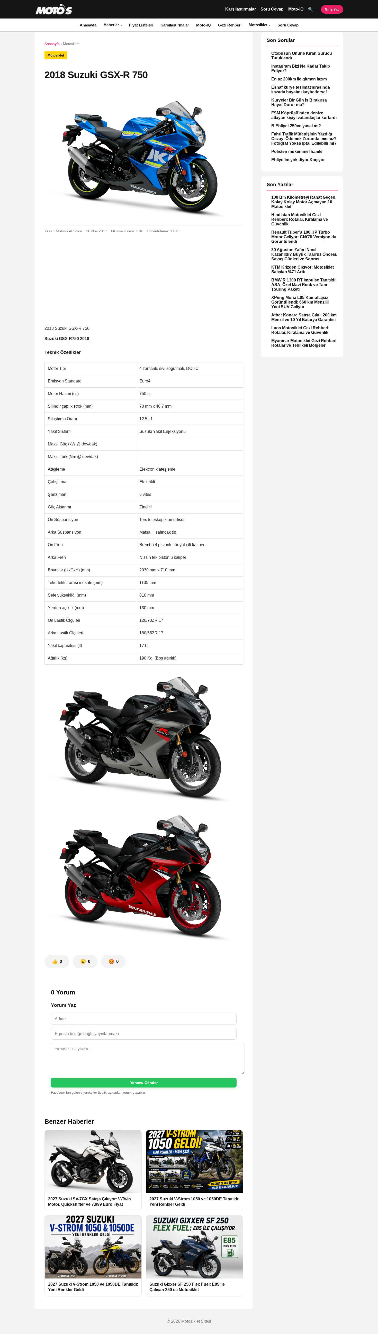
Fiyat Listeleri (141, 25)
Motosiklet (258, 25)
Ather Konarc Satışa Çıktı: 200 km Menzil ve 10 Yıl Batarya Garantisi (304, 317)
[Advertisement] (143, 279)
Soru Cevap (272, 9)
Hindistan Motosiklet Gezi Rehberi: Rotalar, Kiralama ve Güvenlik (299, 219)
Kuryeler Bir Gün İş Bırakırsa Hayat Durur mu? (299, 102)
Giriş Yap (332, 9)
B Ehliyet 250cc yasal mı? (296, 126)
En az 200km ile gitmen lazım (299, 79)
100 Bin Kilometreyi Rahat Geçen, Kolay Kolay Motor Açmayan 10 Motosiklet (303, 202)
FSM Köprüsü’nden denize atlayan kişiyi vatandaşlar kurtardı (304, 115)
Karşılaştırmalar (240, 9)
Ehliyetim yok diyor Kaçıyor (298, 160)
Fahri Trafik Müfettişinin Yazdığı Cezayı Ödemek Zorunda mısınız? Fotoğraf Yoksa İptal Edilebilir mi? (304, 138)
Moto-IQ (295, 9)
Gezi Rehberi (229, 25)
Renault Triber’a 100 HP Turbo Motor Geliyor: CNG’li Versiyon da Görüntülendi (303, 237)
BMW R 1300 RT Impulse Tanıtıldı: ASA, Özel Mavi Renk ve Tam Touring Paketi (304, 284)
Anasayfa (88, 25)
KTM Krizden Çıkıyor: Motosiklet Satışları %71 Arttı (302, 269)
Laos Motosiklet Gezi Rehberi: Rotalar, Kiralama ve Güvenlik (300, 330)
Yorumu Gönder (144, 1083)
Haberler (111, 25)
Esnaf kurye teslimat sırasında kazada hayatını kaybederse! (300, 89)
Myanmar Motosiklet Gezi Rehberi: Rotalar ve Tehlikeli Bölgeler (304, 343)
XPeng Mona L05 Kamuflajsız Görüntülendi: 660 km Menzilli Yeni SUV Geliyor (300, 302)
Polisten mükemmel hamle (296, 151)
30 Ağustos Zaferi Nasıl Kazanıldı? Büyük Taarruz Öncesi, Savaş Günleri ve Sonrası (304, 254)
